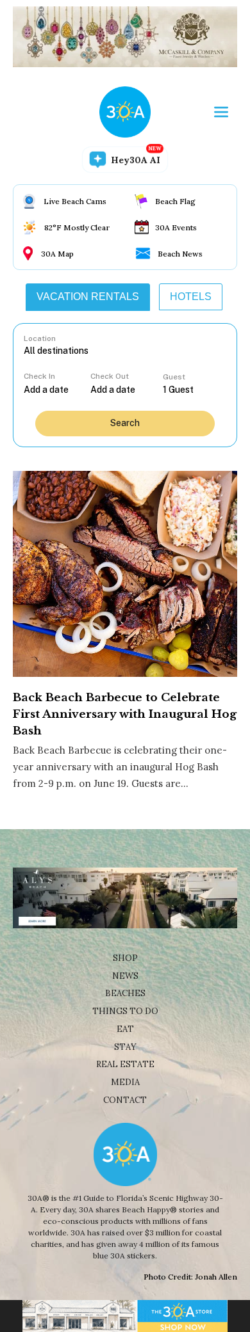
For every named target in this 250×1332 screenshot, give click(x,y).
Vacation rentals (88, 296)
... (57, 389)
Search (125, 423)
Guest (174, 376)
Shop (125, 958)
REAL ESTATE (125, 1064)
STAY (125, 1047)
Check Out (109, 376)
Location (40, 338)
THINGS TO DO (125, 1011)
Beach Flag (175, 201)
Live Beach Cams (75, 201)
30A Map (57, 253)
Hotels (191, 296)
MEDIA (125, 1082)
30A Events (176, 227)
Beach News (180, 253)
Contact (125, 1100)
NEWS (125, 976)
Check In (39, 376)
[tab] (88, 296)
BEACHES (125, 993)
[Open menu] (221, 112)
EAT (125, 1029)
